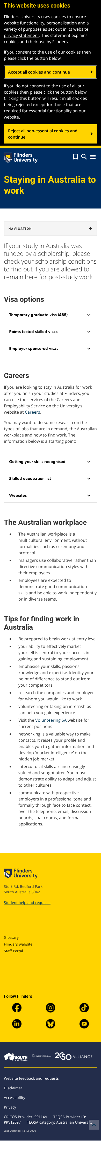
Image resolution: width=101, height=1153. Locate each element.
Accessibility (14, 1097)
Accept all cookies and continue (39, 72)
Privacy (10, 1107)
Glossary (11, 937)
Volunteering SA (51, 720)
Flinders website (18, 944)
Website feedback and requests (31, 1078)
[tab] (50, 315)
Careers (32, 412)
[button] (75, 157)
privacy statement (21, 35)
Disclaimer (13, 1087)
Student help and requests (27, 902)
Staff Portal (13, 950)
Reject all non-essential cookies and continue (42, 134)
